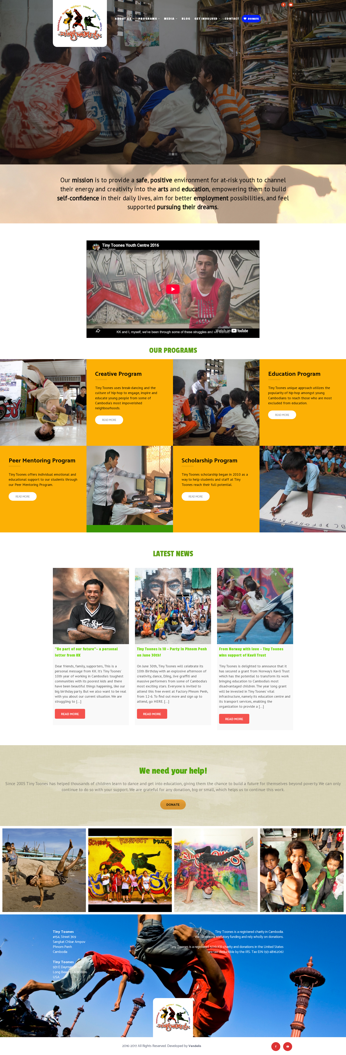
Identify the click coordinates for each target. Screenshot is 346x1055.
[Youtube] (291, 4)
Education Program (294, 374)
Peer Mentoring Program (42, 461)
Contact (232, 18)
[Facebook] (283, 4)
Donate (253, 18)
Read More (109, 420)
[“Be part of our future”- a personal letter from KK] (91, 606)
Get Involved (206, 18)
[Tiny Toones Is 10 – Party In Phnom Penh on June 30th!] (173, 606)
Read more (70, 714)
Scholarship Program (209, 461)
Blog (186, 18)
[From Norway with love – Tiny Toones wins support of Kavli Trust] (255, 606)
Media (169, 18)
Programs (147, 18)
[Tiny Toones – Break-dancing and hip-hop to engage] (80, 28)
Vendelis (194, 1046)
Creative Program (118, 374)
